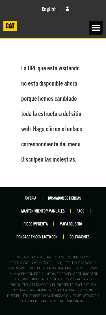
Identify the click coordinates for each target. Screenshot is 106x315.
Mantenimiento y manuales (43, 210)
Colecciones (80, 236)
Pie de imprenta (35, 223)
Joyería (30, 197)
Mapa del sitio (71, 223)
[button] (96, 28)
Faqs (80, 210)
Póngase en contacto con (37, 236)
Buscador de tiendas (64, 197)
